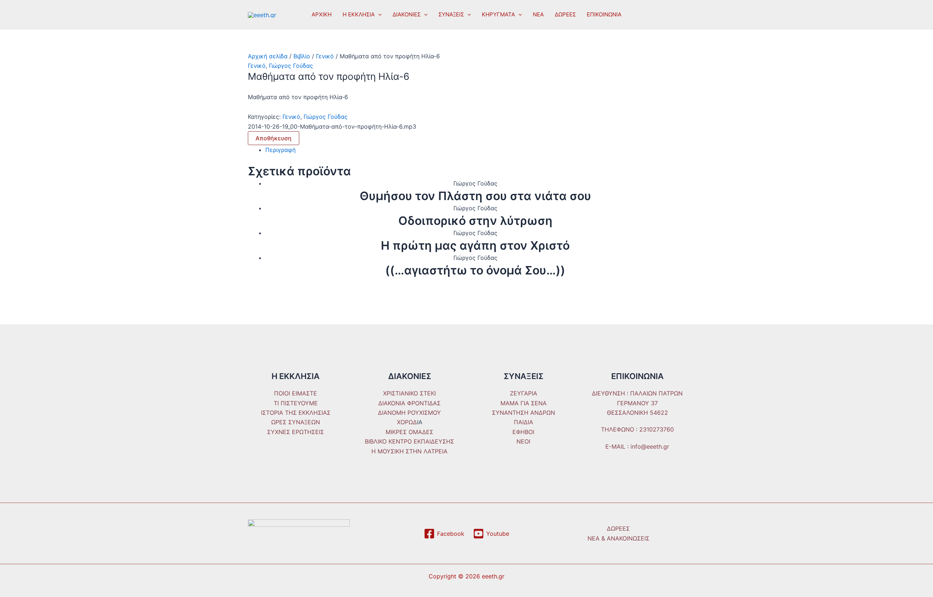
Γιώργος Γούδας (291, 65)
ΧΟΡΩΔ (407, 422)
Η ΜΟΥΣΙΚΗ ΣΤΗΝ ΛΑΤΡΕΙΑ (409, 451)
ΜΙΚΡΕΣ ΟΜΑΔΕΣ (409, 432)
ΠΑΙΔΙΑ (523, 422)
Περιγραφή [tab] (280, 149)
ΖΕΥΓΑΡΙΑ (523, 393)
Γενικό (325, 56)
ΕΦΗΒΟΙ (523, 432)
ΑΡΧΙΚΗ (322, 14)
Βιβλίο (301, 56)
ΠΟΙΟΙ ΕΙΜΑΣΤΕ (295, 393)
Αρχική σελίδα (268, 56)
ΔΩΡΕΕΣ (565, 14)
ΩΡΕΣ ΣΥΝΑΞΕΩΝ (295, 422)
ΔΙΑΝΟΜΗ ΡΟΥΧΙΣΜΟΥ (409, 412)
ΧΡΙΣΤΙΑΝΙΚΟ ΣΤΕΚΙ (409, 393)
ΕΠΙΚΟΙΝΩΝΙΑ (604, 14)
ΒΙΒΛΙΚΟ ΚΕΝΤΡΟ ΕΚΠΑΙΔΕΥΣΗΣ (409, 441)
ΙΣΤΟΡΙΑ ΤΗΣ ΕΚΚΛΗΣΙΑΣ (296, 412)
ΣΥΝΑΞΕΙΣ (451, 14)
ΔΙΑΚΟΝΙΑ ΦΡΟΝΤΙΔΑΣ (409, 403)
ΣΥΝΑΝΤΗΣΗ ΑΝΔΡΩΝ (523, 412)
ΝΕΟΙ (523, 441)
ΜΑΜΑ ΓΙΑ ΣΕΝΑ (523, 403)
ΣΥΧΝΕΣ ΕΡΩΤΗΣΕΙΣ (295, 432)
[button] (378, 14)
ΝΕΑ (538, 14)
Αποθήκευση (273, 138)
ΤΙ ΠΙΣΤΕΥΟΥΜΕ (296, 403)
